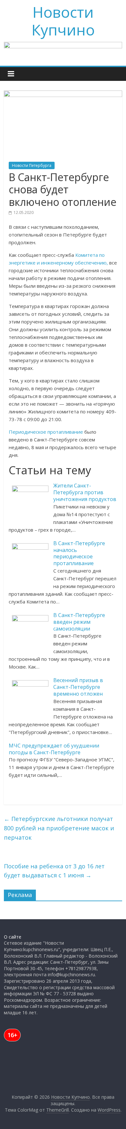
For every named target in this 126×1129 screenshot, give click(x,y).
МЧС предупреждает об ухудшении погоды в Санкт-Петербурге (54, 749)
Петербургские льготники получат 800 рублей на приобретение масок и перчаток (59, 828)
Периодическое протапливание (46, 432)
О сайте (12, 937)
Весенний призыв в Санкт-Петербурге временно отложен (78, 687)
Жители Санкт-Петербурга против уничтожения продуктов (84, 492)
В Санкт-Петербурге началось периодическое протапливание (79, 553)
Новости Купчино (63, 21)
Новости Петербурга (31, 165)
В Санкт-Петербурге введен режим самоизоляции (79, 622)
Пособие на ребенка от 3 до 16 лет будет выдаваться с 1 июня (54, 870)
